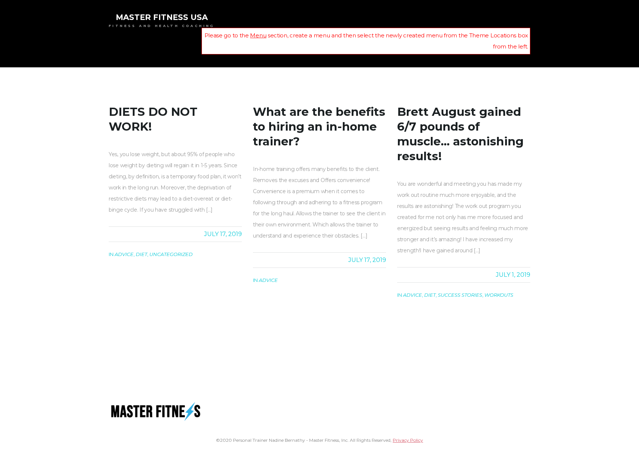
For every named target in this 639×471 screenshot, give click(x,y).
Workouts (498, 295)
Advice (124, 254)
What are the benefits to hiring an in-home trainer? (319, 126)
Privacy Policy (408, 440)
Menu (258, 35)
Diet (141, 254)
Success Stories (460, 295)
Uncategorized (171, 254)
